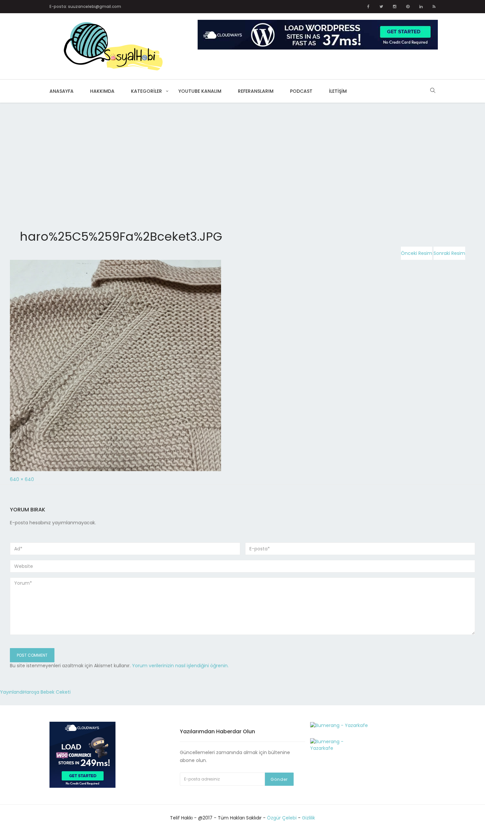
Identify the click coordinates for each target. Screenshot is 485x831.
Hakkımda (102, 91)
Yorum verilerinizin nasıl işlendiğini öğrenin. (180, 665)
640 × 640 (22, 479)
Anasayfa (61, 91)
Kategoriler (146, 91)
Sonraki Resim (449, 253)
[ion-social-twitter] (381, 6)
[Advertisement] (198, 151)
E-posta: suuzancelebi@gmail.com (85, 6)
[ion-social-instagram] (394, 6)
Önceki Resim (416, 253)
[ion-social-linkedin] (421, 6)
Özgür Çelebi (282, 817)
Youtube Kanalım (199, 91)
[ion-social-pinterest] (407, 6)
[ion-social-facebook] (368, 6)
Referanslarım (256, 91)
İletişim (338, 91)
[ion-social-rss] (434, 6)
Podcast (301, 91)
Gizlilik (308, 817)
